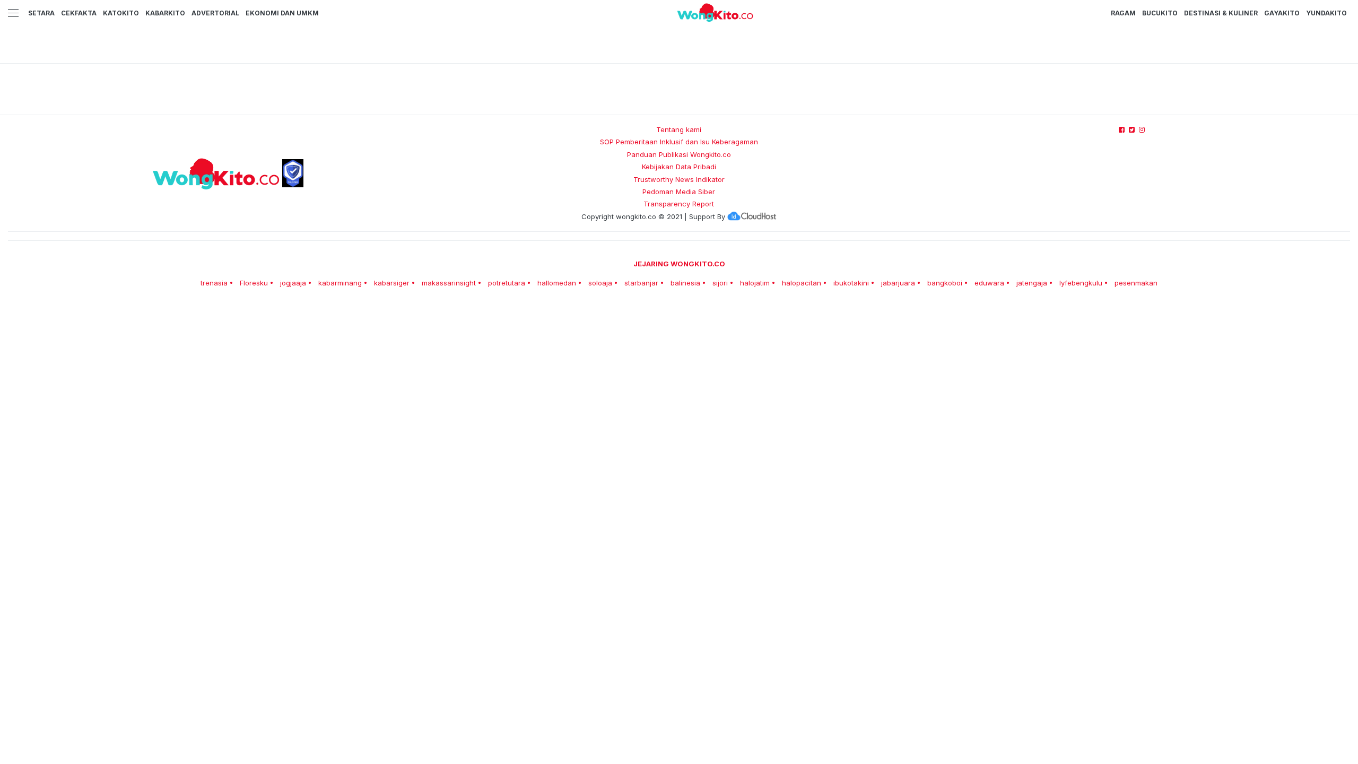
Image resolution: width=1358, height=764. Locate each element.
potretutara (506, 283)
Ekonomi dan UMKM (282, 13)
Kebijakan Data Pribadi (679, 166)
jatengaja (1031, 283)
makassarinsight (449, 283)
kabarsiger (392, 283)
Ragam (1123, 13)
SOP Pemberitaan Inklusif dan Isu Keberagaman (679, 141)
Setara (41, 13)
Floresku (254, 283)
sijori (720, 283)
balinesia (685, 283)
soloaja (600, 283)
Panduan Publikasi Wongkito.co (679, 154)
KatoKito (121, 13)
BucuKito (1160, 13)
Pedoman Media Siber (678, 191)
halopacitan (801, 283)
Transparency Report (678, 203)
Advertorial (215, 13)
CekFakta (79, 13)
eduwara (989, 283)
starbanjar (641, 283)
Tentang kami (678, 129)
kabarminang (340, 283)
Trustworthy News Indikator (679, 179)
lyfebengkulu (1080, 283)
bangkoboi (944, 283)
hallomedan (556, 283)
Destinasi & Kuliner (1221, 13)
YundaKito (1326, 13)
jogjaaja (293, 283)
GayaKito (1282, 13)
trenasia (214, 283)
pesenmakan (1136, 283)
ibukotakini (851, 283)
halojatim (755, 283)
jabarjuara (898, 283)
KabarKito (165, 13)
